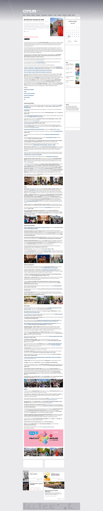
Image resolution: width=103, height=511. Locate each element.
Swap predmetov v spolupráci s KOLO (49, 269)
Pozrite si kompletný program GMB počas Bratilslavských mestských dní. (38, 72)
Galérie (72, 106)
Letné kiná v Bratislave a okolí (70, 81)
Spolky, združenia (45, 508)
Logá (69, 506)
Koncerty (50, 15)
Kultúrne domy (74, 107)
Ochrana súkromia (71, 508)
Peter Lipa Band (33, 474)
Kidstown (78, 15)
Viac (57, 494)
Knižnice (77, 108)
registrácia (58, 129)
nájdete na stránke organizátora (48, 426)
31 (66, 38)
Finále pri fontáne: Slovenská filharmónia (51, 491)
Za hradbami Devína (58, 131)
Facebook (58, 505)
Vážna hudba (44, 15)
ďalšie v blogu (68, 85)
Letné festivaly (34, 508)
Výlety (73, 109)
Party (55, 15)
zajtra (76, 41)
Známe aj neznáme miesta (29, 123)
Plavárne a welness (72, 109)
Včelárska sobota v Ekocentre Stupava (55, 474)
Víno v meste (48, 106)
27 (72, 36)
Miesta (69, 15)
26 (70, 36)
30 (78, 36)
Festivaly (64, 15)
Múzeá (67, 108)
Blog (73, 15)
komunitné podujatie (44, 21)
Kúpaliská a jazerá (52, 508)
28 (74, 36)
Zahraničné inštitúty (72, 108)
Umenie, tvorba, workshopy (29, 93)
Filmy (24, 15)
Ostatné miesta (69, 109)
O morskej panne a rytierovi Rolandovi (36, 484)
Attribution (70, 507)
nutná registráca (30, 162)
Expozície (38, 15)
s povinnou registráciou (48, 402)
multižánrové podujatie (36, 21)
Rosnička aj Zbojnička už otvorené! (70, 77)
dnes (69, 41)
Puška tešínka (26, 110)
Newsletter (65, 508)
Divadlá (28, 15)
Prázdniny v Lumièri (69, 68)
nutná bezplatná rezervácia (34, 127)
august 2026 (73, 23)
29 (76, 36)
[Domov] (29, 11)
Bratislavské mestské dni (28, 21)
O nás (69, 505)
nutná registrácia (36, 119)
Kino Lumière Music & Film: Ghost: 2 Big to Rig (70, 64)
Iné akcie (59, 15)
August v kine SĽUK (69, 72)
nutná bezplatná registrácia (52, 399)
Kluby (75, 106)
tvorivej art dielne (47, 250)
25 (68, 36)
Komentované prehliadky (29, 89)
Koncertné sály (68, 107)
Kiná (66, 106)
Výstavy (33, 15)
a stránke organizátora (49, 412)
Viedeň (77, 109)
